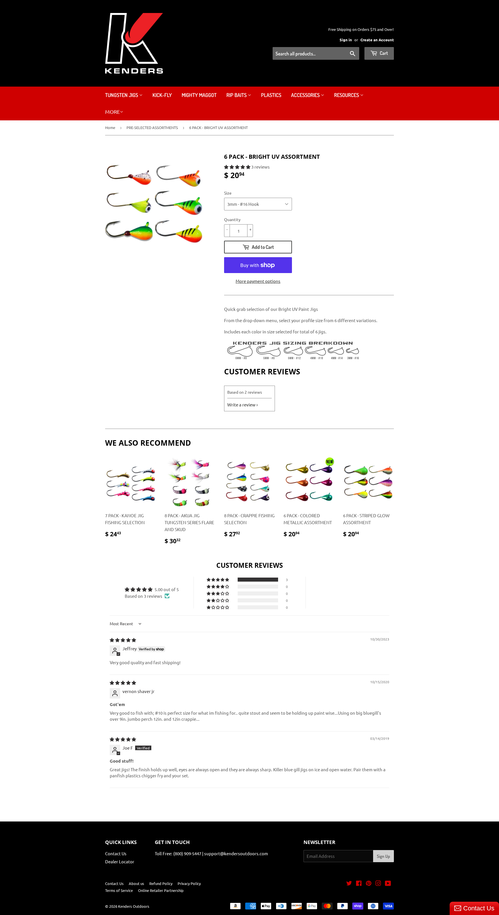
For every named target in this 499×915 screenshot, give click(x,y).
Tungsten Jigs (122, 95)
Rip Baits (237, 95)
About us (136, 883)
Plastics (271, 95)
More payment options (258, 281)
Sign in (346, 39)
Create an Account (377, 39)
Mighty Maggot (199, 95)
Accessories (306, 95)
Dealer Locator (119, 861)
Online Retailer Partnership (161, 890)
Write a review (241, 404)
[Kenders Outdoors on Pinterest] (369, 883)
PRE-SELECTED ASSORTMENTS (152, 127)
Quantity (232, 219)
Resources (347, 95)
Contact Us (115, 853)
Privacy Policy (189, 883)
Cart (383, 53)
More (112, 112)
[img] (123, 640)
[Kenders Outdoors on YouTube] (388, 883)
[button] (237, 166)
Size (228, 192)
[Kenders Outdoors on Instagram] (378, 883)
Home (110, 127)
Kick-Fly (162, 95)
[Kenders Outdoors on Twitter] (349, 883)
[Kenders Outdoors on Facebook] (359, 883)
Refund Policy (160, 883)
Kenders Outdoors (133, 906)
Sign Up (383, 856)
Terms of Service (119, 890)
